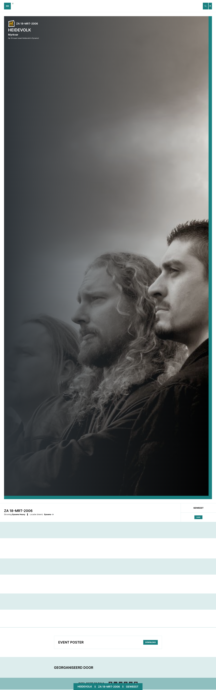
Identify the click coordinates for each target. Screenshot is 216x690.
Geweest (132, 686)
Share (198, 517)
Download (150, 642)
